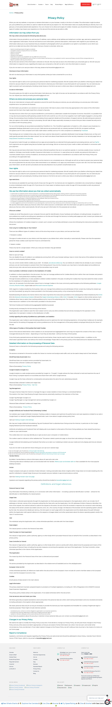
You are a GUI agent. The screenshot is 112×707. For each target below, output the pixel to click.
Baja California (69, 4)
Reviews (35, 664)
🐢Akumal (54, 703)
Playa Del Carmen (14, 661)
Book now (86, 4)
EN (96, 4)
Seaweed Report (37, 666)
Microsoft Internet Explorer (44, 285)
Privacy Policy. (27, 407)
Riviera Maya (58, 4)
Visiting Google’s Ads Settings (24, 420)
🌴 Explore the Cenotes (29, 703)
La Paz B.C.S (12, 668)
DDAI (75, 297)
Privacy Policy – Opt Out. (29, 385)
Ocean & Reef (12, 654)
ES (100, 4)
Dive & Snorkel (31, 4)
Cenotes (11, 652)
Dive (82, 703)
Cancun (11, 666)
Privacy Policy (26, 366)
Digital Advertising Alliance (51, 297)
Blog (34, 673)
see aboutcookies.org (55, 263)
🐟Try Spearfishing (68, 703)
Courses (40, 4)
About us (35, 652)
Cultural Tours (12, 657)
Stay (51, 4)
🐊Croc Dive (45, 703)
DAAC (65, 297)
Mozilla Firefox (19, 285)
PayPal (97, 142)
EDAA (100, 294)
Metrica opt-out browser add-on (65, 461)
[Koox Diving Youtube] (32, 687)
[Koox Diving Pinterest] (16, 689)
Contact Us (36, 671)
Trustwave (84, 130)
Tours (46, 4)
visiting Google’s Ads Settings (36, 450)
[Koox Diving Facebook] (17, 685)
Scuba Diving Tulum (14, 659)
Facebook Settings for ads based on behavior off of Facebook (50, 452)
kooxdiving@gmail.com (64, 480)
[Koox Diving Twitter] (16, 687)
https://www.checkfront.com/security (21, 138)
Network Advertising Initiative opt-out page (53, 454)
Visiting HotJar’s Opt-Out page (24, 476)
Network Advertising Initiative (24, 297)
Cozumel (11, 664)
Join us (35, 657)
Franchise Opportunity (39, 654)
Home (11, 13)
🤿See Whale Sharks (9, 703)
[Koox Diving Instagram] (34, 685)
